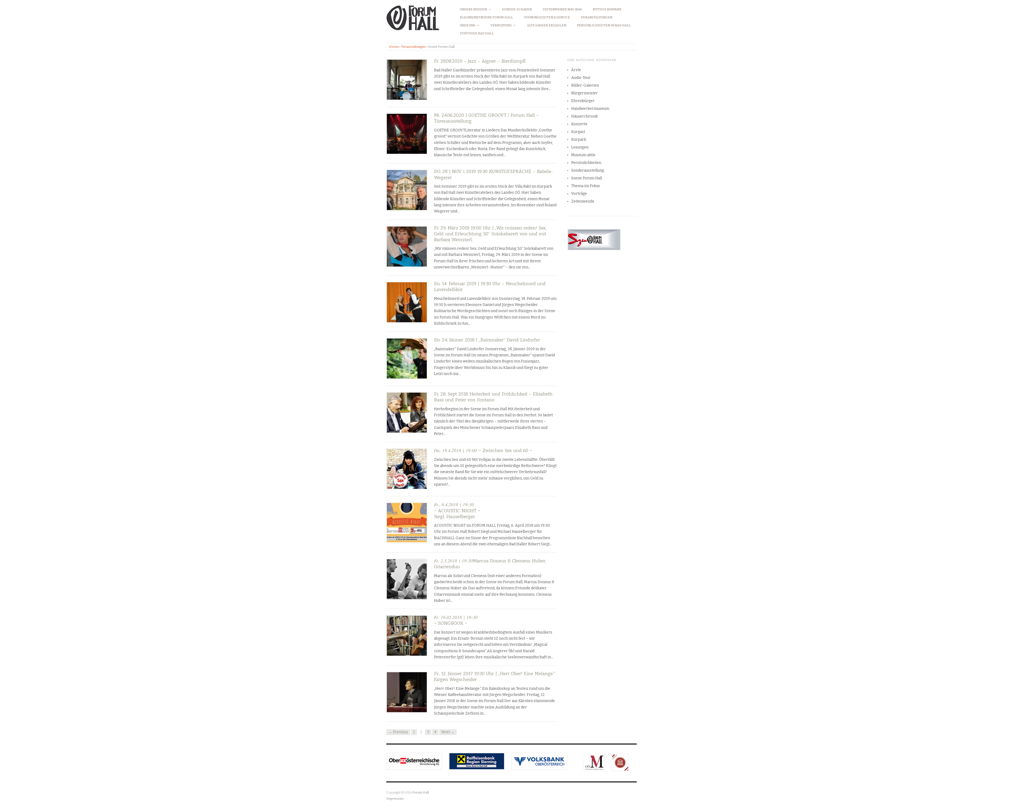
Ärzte (576, 70)
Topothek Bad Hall (477, 33)
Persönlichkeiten (586, 162)
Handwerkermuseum (590, 108)
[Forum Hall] (413, 17)
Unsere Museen (473, 9)
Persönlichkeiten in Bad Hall (604, 25)
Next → (447, 732)
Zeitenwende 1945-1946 (562, 9)
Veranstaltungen (596, 17)
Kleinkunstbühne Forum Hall (486, 17)
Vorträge (579, 193)
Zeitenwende (582, 201)
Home (394, 47)
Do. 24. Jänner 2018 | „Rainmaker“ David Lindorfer (487, 340)
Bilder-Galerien (585, 85)
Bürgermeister (584, 93)
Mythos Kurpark (607, 9)
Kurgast (578, 132)
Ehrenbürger (583, 101)
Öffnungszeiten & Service (547, 17)
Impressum (395, 798)
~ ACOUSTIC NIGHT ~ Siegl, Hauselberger (457, 510)
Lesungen (579, 147)
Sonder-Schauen (517, 9)
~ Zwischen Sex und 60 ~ (483, 450)
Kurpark (578, 139)
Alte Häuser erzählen (546, 25)
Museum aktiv (583, 155)
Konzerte (579, 124)
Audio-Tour (581, 77)
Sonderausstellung (587, 170)
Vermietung (501, 25)
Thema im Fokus (585, 186)
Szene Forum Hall (586, 178)
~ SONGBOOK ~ (456, 620)
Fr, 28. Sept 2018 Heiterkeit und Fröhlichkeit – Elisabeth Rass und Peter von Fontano (493, 397)
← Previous (398, 732)
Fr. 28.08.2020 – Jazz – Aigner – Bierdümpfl (480, 61)
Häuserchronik (584, 116)
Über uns (467, 25)
